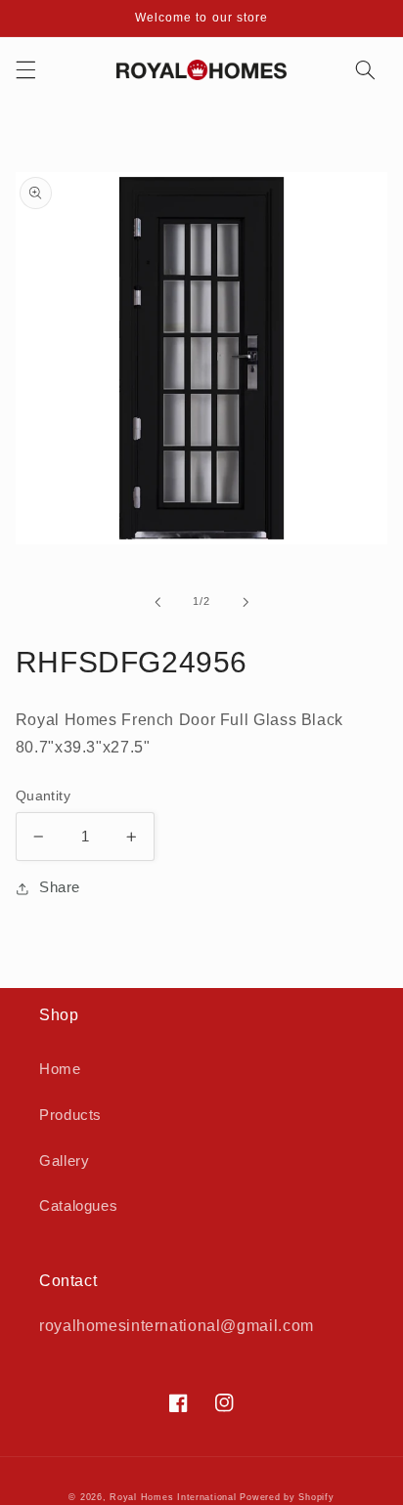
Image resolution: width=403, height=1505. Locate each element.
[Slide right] (245, 602)
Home (60, 1069)
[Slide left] (157, 602)
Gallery (64, 1161)
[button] (25, 69)
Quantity (43, 796)
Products (70, 1115)
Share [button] (59, 887)
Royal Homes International (173, 1497)
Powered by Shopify (287, 1497)
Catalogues (78, 1206)
